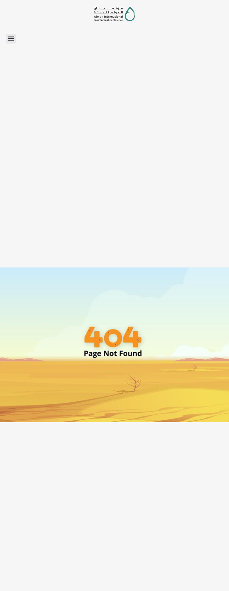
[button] (11, 39)
